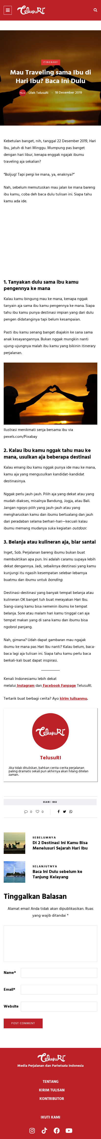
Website (11, 1006)
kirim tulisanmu (73, 699)
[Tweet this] (65, 812)
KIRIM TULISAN (51, 1090)
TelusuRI (42, 93)
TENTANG (51, 1082)
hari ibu (50, 802)
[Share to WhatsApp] (71, 812)
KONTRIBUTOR (51, 1099)
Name (10, 973)
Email (9, 990)
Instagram (25, 686)
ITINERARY (50, 62)
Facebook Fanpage (59, 686)
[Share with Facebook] (58, 812)
